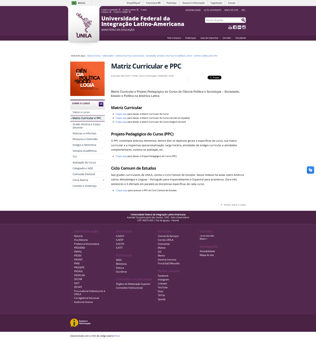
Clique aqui (121, 114)
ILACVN (120, 243)
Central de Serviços (168, 236)
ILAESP (119, 239)
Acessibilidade (207, 251)
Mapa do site (231, 10)
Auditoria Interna (83, 302)
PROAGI (78, 271)
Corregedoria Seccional (86, 298)
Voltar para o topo (235, 204)
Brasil (82, 3)
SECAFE (78, 287)
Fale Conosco (174, 37)
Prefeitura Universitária (86, 243)
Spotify (161, 299)
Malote (161, 247)
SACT (77, 283)
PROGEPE (79, 267)
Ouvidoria (121, 271)
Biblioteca (121, 263)
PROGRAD (79, 247)
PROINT (78, 259)
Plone (117, 335)
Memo (161, 255)
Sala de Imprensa (209, 37)
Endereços (190, 37)
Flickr (239, 27)
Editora (120, 267)
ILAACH (120, 236)
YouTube (230, 27)
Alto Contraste (212, 10)
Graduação (108, 55)
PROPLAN (79, 275)
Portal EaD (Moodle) (169, 263)
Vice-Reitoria (81, 239)
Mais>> (203, 238)
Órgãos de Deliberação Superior (133, 284)
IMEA (119, 260)
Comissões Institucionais (129, 287)
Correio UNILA (165, 239)
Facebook (235, 27)
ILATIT (119, 247)
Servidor (227, 37)
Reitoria (78, 236)
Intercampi (164, 243)
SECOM (78, 279)
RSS (243, 10)
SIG (159, 251)
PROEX (78, 255)
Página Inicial (94, 55)
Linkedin (162, 283)
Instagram (244, 27)
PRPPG (78, 251)
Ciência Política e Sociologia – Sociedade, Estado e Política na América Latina (154, 55)
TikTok (161, 295)
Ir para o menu (130, 10)
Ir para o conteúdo (110, 10)
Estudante (241, 37)
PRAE (77, 263)
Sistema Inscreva (167, 259)
